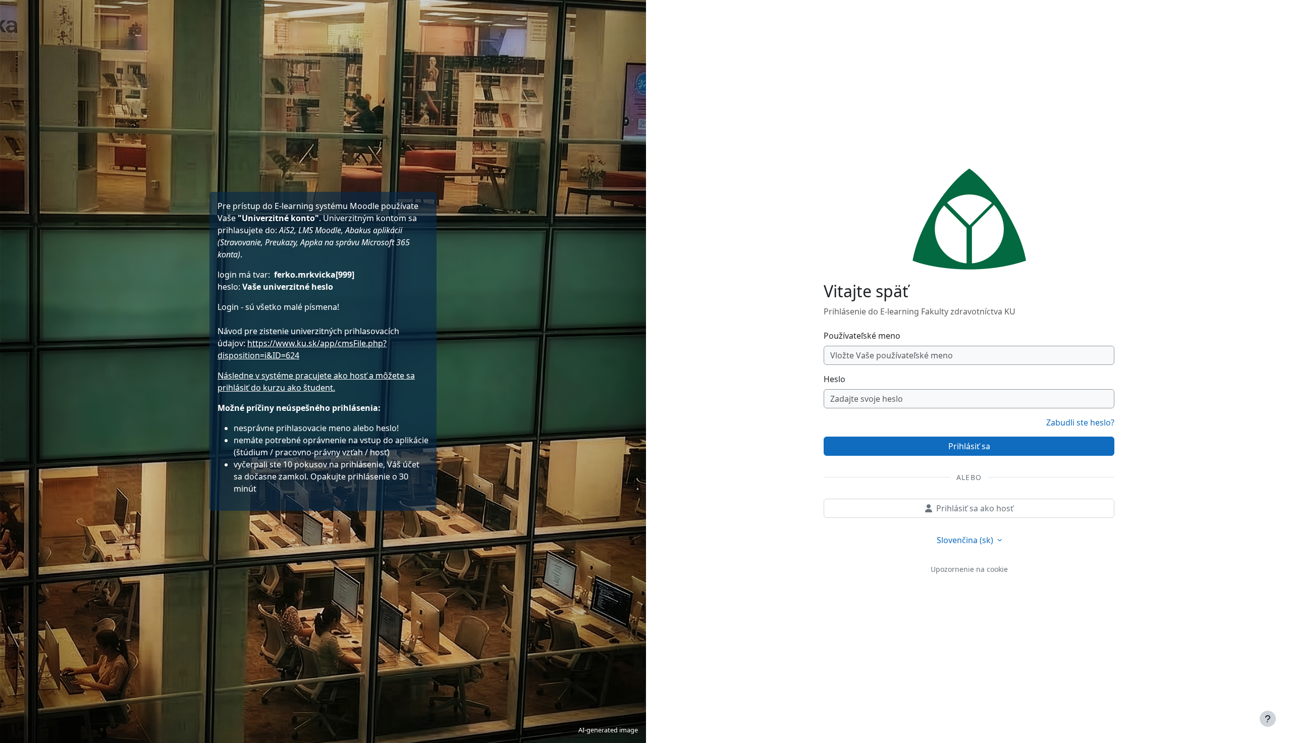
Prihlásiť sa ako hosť (974, 508)
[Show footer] (1268, 719)
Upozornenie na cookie (969, 569)
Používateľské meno (862, 335)
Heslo (834, 379)
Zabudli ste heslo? (1080, 422)
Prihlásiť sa (969, 446)
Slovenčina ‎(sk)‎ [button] (966, 540)
